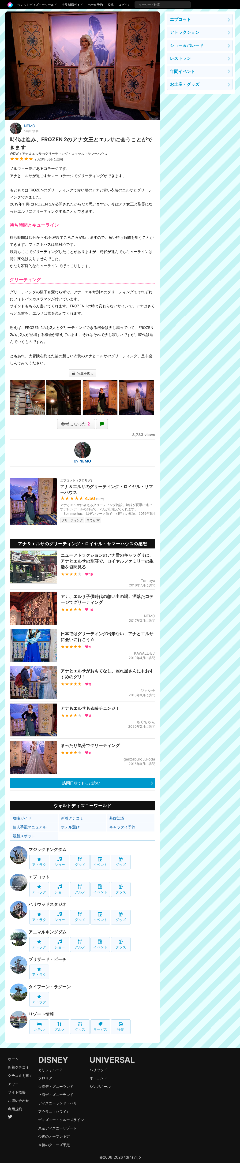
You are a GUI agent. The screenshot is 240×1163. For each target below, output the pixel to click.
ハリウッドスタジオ (48, 904)
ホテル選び (70, 827)
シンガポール (100, 1086)
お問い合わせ (18, 1100)
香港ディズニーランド (55, 1086)
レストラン (180, 58)
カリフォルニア (50, 1070)
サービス (100, 1029)
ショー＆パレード (187, 45)
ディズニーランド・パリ (57, 1103)
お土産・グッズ (184, 84)
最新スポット (24, 836)
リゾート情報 (41, 1014)
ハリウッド (98, 1070)
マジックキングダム (48, 849)
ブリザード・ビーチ (48, 959)
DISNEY (53, 1060)
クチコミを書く (20, 1075)
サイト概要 (17, 1092)
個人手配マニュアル (29, 827)
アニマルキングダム (48, 931)
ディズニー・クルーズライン (61, 1120)
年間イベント (182, 71)
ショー (59, 864)
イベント (100, 864)
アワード (15, 1084)
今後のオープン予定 (54, 1136)
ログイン (124, 5)
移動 (120, 1029)
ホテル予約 (95, 5)
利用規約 (15, 1109)
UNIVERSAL (112, 1060)
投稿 (111, 5)
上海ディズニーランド (55, 1094)
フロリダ (45, 1078)
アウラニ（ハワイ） (54, 1111)
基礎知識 (116, 818)
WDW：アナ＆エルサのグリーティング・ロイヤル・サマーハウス (58, 154)
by (82, 461)
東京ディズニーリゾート (57, 1128)
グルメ (80, 864)
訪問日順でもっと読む (81, 783)
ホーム (13, 1059)
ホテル (39, 1029)
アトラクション (184, 32)
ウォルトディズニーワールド (37, 5)
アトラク (39, 864)
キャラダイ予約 (122, 827)
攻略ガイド (22, 818)
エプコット (39, 876)
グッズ (121, 864)
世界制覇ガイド (72, 5)
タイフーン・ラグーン (50, 986)
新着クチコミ (72, 818)
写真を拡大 (85, 373)
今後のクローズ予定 (54, 1145)
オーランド (98, 1078)
